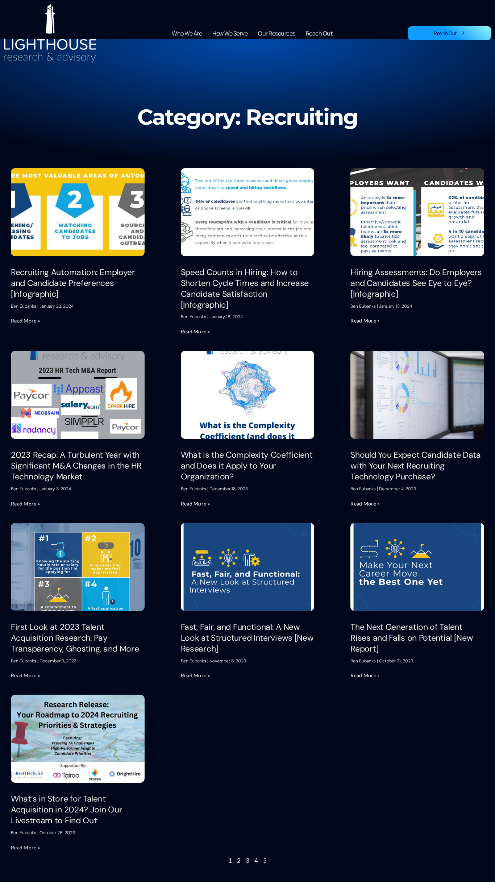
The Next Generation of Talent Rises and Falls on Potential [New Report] (411, 637)
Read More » (25, 320)
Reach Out (319, 33)
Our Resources (276, 33)
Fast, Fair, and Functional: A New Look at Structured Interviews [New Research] (247, 637)
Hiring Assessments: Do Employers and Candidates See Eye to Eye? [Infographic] (416, 283)
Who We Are (187, 33)
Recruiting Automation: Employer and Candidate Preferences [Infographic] (73, 283)
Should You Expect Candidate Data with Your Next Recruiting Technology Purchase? (415, 465)
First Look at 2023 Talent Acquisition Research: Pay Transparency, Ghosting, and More (75, 637)
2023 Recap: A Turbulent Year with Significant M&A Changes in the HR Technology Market (76, 465)
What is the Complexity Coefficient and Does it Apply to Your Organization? (247, 465)
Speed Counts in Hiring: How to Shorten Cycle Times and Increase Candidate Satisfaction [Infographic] (245, 288)
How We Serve (230, 33)
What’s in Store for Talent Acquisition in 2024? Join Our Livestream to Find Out (66, 809)
